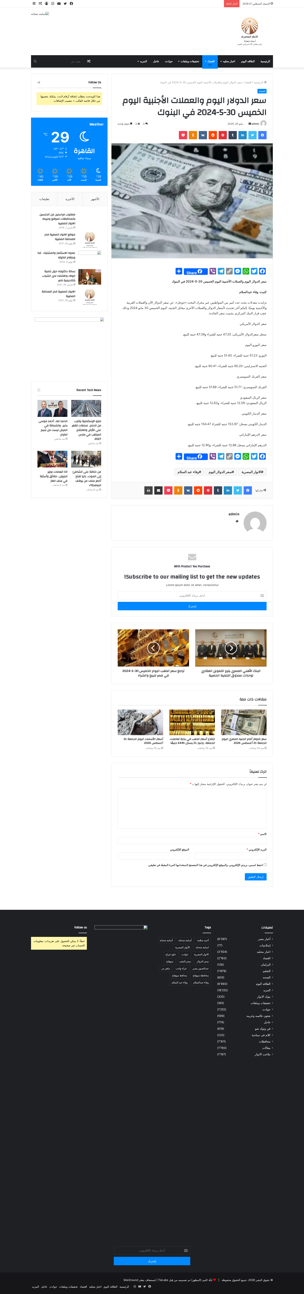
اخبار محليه (229, 61)
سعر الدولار (203, 961)
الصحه (266, 977)
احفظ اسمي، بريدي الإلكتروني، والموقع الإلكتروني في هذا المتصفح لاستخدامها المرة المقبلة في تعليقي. (205, 865)
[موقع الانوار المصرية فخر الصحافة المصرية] (89, 240)
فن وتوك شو (262, 1028)
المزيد (143, 61)
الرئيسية (265, 61)
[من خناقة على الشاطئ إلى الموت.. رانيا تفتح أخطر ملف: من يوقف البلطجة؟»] (86, 459)
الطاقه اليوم (248, 61)
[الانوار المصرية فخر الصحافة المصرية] (89, 297)
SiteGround (130, 1280)
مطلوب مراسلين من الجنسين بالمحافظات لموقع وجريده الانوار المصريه (57, 219)
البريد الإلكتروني (257, 849)
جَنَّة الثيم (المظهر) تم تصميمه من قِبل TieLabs (185, 1280)
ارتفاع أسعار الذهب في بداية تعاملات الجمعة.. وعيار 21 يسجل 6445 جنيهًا (192, 741)
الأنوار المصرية (182, 947)
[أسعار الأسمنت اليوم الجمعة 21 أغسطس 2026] (140, 722)
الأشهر (95, 199)
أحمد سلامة (203, 940)
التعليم (266, 971)
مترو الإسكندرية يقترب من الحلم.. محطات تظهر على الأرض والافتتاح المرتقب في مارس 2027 (86, 430)
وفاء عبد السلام (188, 472)
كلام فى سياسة (261, 1035)
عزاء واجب (181, 968)
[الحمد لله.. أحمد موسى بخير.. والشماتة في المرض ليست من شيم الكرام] (52, 408)
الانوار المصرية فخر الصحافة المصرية (58, 294)
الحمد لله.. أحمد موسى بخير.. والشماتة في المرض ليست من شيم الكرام (52, 428)
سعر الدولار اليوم (220, 472)
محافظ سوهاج (179, 975)
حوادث (169, 61)
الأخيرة (70, 199)
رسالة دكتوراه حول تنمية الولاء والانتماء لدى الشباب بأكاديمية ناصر (58, 276)
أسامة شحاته (166, 940)
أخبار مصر (264, 939)
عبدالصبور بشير (201, 968)
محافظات (264, 1041)
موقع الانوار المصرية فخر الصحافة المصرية (59, 237)
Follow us (80, 927)
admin (255, 123)
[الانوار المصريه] (249, 31)
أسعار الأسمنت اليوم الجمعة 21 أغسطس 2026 (143, 741)
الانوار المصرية (251, 472)
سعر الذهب (185, 961)
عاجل (156, 61)
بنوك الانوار (263, 996)
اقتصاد (211, 61)
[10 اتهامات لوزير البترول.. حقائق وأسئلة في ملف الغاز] (52, 459)
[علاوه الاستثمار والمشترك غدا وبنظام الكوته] (89, 258)
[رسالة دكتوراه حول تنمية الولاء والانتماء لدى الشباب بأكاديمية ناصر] (89, 277)
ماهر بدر (165, 968)
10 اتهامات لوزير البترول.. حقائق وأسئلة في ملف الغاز (53, 476)
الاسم (262, 834)
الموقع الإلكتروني (179, 849)
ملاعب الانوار (262, 1054)
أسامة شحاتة (184, 940)
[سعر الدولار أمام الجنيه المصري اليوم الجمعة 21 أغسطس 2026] (244, 722)
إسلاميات (265, 945)
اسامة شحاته (202, 947)
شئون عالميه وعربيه (258, 1015)
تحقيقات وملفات (190, 61)
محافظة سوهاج (201, 975)
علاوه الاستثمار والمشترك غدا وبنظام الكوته (56, 255)
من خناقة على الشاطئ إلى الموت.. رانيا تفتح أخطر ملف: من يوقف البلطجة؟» (87, 478)
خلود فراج (171, 954)
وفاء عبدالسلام (201, 982)
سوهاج (169, 961)
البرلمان (265, 964)
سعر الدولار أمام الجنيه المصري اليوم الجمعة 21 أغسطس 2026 (244, 741)
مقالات (266, 1048)
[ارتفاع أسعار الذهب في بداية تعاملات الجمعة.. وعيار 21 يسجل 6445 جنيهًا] (192, 722)
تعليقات (44, 199)
